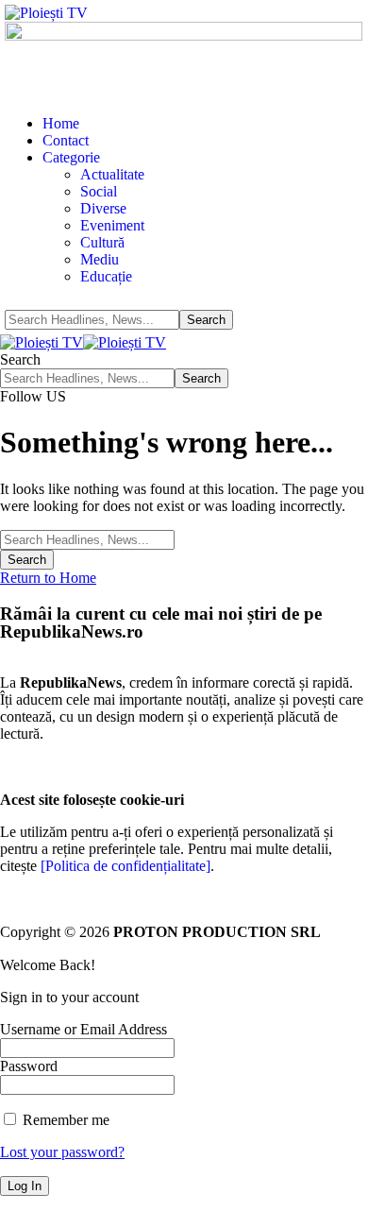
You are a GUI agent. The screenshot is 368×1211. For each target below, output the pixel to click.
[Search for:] (87, 539)
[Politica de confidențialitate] (125, 866)
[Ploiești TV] (83, 342)
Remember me (64, 1120)
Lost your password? (62, 1152)
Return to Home (48, 578)
